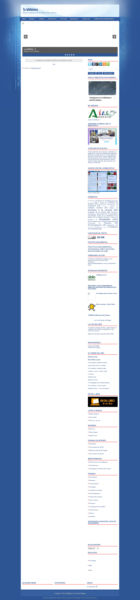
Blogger (109, 320)
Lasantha (69, 597)
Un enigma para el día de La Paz (106, 293)
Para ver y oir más (94, 420)
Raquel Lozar (93, 435)
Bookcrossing (91, 200)
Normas (32, 19)
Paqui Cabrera (93, 432)
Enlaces (112, 206)
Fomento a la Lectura (100, 210)
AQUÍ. (93, 586)
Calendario (108, 200)
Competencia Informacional (104, 19)
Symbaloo (90, 227)
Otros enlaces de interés (96, 454)
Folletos (111, 208)
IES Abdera (92, 444)
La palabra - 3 (30, 49)
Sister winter (93, 417)
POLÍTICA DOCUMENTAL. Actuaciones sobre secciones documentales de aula (101, 249)
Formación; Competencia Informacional (103, 213)
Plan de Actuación (109, 221)
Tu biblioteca (30, 9)
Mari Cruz (92, 429)
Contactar (86, 19)
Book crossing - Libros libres (105, 304)
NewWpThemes (52, 597)
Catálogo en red (101, 275)
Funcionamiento (113, 214)
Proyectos (52, 19)
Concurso (104, 206)
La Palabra (99, 217)
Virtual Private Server (91, 597)
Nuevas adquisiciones (94, 221)
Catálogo (63, 19)
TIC (96, 227)
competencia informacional (107, 204)
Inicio (24, 19)
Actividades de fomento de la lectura (100, 468)
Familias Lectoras (95, 208)
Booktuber (99, 200)
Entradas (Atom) (36, 68)
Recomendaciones (95, 225)
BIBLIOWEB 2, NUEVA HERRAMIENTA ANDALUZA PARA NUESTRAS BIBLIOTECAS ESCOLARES (102, 287)
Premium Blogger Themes (78, 597)
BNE (90, 565)
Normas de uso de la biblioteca (98, 462)
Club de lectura (99, 202)
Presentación (91, 223)
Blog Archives (108, 73)
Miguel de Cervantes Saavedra (97, 334)
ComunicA (92, 206)
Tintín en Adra (102, 227)
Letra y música (110, 217)
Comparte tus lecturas (95, 490)
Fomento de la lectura (97, 212)
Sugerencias (110, 225)
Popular (92, 73)
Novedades (74, 19)
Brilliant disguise (94, 414)
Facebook (92, 516)
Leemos (42, 19)
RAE (90, 570)
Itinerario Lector (96, 215)
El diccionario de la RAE (96, 447)
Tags (99, 73)
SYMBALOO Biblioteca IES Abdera (99, 315)
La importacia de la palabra (97, 506)
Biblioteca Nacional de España (98, 450)
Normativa (91, 219)
